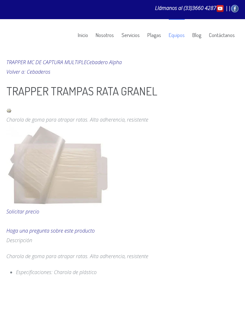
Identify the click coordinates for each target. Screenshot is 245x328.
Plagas (154, 35)
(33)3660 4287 (200, 7)
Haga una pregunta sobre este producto (50, 230)
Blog (196, 35)
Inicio (83, 35)
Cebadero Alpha (104, 62)
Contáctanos (222, 35)
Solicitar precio (22, 211)
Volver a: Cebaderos (28, 71)
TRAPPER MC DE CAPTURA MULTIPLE (46, 62)
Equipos (177, 35)
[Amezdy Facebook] (235, 7)
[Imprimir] (8, 110)
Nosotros (105, 35)
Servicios (131, 35)
